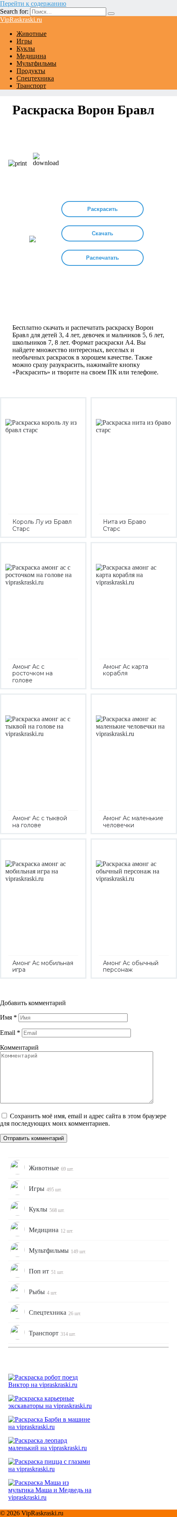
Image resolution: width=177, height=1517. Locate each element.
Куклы (25, 48)
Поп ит (46, 1271)
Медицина (31, 55)
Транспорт (31, 85)
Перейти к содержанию (33, 3)
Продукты (30, 70)
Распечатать (102, 258)
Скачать (102, 233)
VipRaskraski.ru (21, 19)
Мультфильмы (36, 63)
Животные (31, 33)
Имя (8, 1017)
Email (10, 1032)
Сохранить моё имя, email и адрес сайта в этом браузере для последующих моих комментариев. (83, 1119)
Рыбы (43, 1292)
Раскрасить (102, 209)
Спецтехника (35, 78)
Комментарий (19, 1047)
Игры (24, 41)
